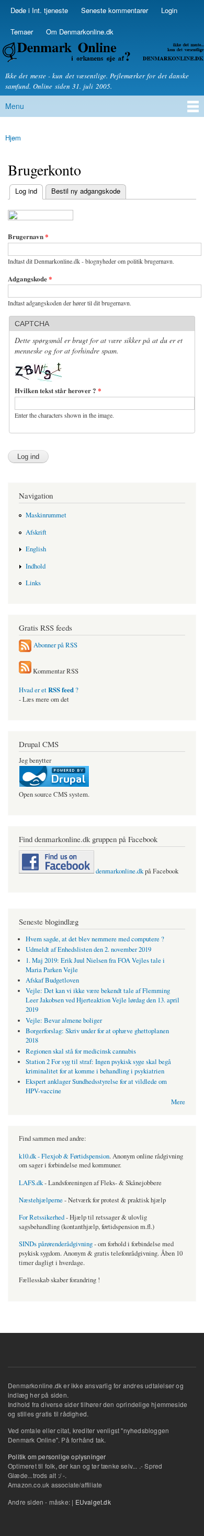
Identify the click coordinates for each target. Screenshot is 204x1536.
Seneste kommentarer (114, 10)
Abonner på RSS (55, 644)
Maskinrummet (46, 515)
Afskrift (36, 532)
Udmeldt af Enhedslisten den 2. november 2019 (88, 949)
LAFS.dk (31, 1182)
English (36, 549)
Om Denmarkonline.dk (80, 32)
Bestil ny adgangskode (85, 191)
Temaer (21, 32)
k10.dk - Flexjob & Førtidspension (64, 1156)
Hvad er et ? (48, 690)
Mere (178, 1101)
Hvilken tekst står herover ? (58, 390)
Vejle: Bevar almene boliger (64, 1020)
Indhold (36, 566)
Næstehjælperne (41, 1200)
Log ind (23, 191)
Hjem (13, 138)
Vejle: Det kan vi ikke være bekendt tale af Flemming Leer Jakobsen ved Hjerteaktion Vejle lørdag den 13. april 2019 (102, 1000)
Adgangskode (30, 278)
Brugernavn (28, 236)
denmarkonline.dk (118, 871)
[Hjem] (102, 53)
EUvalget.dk (93, 1501)
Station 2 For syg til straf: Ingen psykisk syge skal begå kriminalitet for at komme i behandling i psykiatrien (98, 1066)
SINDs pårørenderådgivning (56, 1243)
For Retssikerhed (41, 1217)
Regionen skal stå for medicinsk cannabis (81, 1051)
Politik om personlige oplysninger (57, 1456)
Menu (14, 106)
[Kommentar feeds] (25, 671)
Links (33, 582)
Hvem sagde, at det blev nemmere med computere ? (95, 939)
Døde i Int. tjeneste (39, 10)
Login (169, 10)
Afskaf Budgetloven (52, 980)
